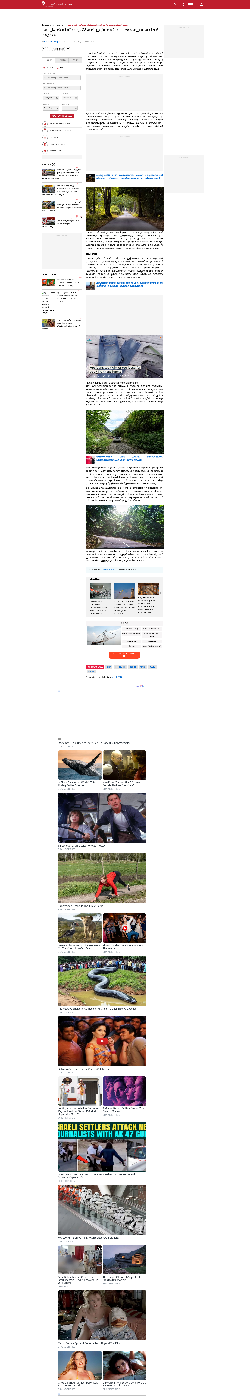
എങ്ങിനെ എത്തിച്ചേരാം (151, 629)
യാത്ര (91, 672)
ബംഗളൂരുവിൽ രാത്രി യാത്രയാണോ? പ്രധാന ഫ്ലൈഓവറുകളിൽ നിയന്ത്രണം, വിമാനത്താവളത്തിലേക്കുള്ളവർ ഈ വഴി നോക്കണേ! (129, 177)
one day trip (120, 667)
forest (142, 667)
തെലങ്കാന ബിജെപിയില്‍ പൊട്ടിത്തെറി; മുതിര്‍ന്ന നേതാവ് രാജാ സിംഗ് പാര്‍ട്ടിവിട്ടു (68, 283)
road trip (132, 667)
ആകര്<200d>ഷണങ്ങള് (131, 634)
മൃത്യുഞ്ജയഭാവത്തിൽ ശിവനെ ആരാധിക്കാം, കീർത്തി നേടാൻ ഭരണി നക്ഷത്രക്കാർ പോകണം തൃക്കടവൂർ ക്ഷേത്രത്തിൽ (129, 285)
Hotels (62, 60)
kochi (109, 667)
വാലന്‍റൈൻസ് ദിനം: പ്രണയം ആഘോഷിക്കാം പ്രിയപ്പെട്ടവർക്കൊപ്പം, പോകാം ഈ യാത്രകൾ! (129, 459)
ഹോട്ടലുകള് (152, 641)
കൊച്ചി (124, 623)
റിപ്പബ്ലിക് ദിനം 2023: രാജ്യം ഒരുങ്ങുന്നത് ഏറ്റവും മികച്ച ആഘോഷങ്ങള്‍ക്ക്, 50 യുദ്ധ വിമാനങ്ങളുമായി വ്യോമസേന (124, 607)
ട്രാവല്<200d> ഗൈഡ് (151, 646)
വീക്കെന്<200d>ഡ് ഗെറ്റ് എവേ (151, 635)
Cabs (75, 60)
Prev (88, 593)
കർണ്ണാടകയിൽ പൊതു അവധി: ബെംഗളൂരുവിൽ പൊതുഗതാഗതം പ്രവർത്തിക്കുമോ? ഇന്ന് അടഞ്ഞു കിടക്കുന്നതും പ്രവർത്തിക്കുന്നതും (146, 605)
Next (160, 593)
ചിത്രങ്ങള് (131, 646)
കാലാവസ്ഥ (131, 641)
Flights (48, 60)
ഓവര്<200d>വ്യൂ (131, 629)
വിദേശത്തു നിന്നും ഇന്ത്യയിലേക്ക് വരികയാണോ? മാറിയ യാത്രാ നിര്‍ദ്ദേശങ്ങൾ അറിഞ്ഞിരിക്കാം (98, 607)
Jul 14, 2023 (117, 677)
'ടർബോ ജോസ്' (107, 570)
